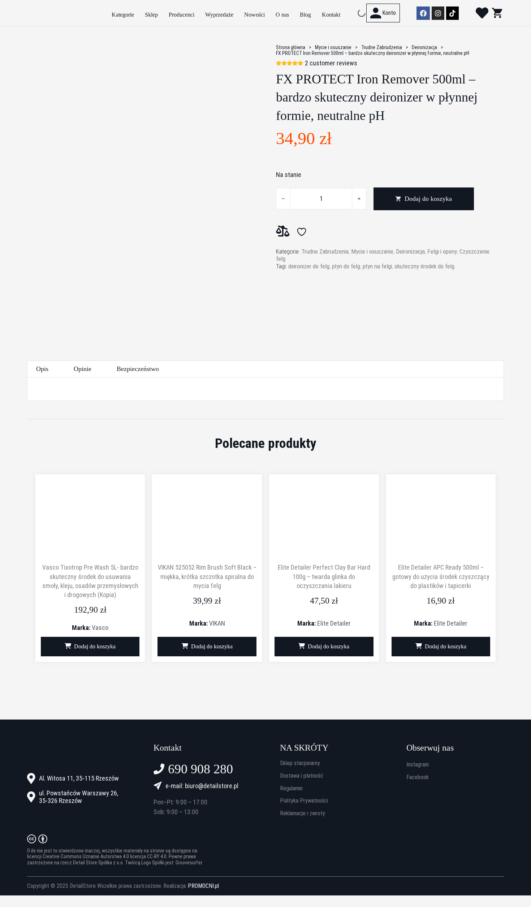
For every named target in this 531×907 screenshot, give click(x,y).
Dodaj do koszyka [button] (95, 646)
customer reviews (331, 63)
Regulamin (291, 788)
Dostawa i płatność (301, 776)
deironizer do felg (308, 266)
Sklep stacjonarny (300, 763)
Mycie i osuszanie (333, 47)
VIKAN (217, 623)
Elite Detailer (334, 623)
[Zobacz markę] (303, 300)
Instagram (417, 764)
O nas (282, 15)
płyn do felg (346, 266)
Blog (305, 15)
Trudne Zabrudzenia (381, 47)
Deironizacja (424, 47)
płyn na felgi (377, 266)
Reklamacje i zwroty (302, 813)
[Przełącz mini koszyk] (497, 13)
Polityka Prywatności (304, 801)
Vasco (100, 627)
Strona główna (290, 47)
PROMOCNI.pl (203, 886)
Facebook (417, 777)
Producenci (181, 15)
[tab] (42, 369)
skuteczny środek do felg (424, 266)
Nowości (254, 15)
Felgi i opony (442, 251)
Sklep (151, 15)
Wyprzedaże (219, 15)
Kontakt (331, 15)
